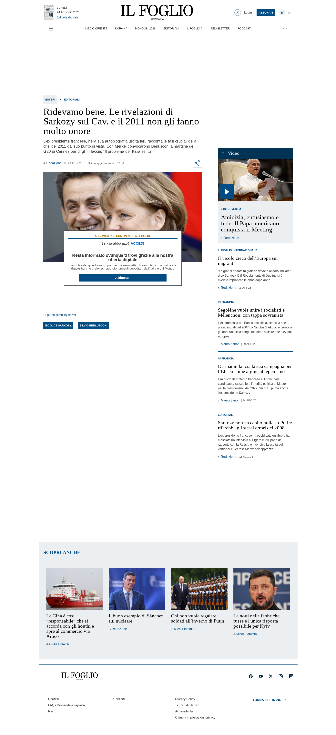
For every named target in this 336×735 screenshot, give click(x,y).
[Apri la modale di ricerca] (285, 29)
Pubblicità (119, 699)
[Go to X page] (271, 676)
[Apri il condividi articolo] (197, 163)
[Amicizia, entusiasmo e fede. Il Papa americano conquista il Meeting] (255, 180)
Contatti (53, 699)
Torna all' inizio (267, 700)
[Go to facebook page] (251, 676)
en (289, 12)
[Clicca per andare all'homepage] (79, 676)
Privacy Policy (185, 699)
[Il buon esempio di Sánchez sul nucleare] (137, 589)
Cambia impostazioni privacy (195, 717)
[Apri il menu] (51, 29)
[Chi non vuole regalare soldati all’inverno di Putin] (199, 589)
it (282, 12)
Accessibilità (184, 711)
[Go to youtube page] (261, 676)
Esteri (50, 99)
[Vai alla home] (157, 12)
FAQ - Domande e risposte (66, 705)
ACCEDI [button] (137, 243)
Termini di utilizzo (187, 705)
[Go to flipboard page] (291, 676)
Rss (51, 711)
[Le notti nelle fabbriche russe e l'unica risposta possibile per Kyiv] (261, 589)
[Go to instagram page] (281, 676)
